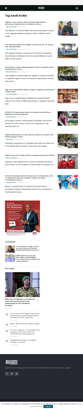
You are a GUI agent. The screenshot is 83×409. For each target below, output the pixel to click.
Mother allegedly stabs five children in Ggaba (24, 324)
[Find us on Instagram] (17, 374)
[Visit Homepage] (41, 8)
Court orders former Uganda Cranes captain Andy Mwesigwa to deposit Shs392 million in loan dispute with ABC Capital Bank (24, 315)
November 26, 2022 (23, 117)
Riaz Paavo (9, 139)
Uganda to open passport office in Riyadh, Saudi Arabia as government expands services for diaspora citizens (25, 23)
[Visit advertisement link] (22, 218)
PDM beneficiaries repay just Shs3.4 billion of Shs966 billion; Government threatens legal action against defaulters (28, 258)
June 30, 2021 (23, 158)
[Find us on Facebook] (7, 374)
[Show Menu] (6, 8)
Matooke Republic (11, 27)
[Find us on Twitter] (12, 374)
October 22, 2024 (24, 72)
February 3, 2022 (19, 139)
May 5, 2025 (22, 27)
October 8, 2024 (24, 94)
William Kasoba (11, 117)
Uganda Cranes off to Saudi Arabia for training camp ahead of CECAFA (29, 155)
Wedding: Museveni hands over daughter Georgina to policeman (23, 341)
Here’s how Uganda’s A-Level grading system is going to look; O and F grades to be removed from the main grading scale (25, 332)
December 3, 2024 (24, 49)
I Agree (48, 406)
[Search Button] (77, 8)
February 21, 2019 (22, 182)
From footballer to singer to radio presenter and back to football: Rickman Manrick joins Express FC (27, 248)
